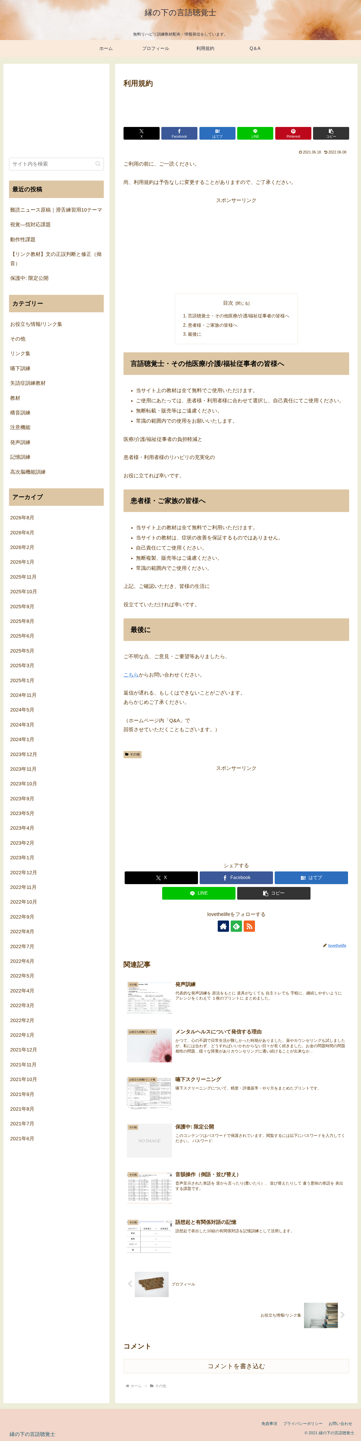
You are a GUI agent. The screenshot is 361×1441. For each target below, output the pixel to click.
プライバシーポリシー (303, 1423)
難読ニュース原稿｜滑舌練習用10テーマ (56, 210)
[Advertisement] (236, 105)
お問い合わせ (340, 1423)
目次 (228, 303)
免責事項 (269, 1423)
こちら (131, 675)
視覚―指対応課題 (30, 224)
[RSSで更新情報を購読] (249, 926)
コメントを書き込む (236, 1366)
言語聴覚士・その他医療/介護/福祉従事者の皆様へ (238, 315)
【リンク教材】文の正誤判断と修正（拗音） (56, 258)
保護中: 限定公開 (29, 278)
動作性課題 (23, 239)
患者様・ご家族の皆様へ (212, 325)
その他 (135, 754)
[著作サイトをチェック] (223, 926)
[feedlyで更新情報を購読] (236, 926)
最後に (194, 334)
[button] (331, 133)
